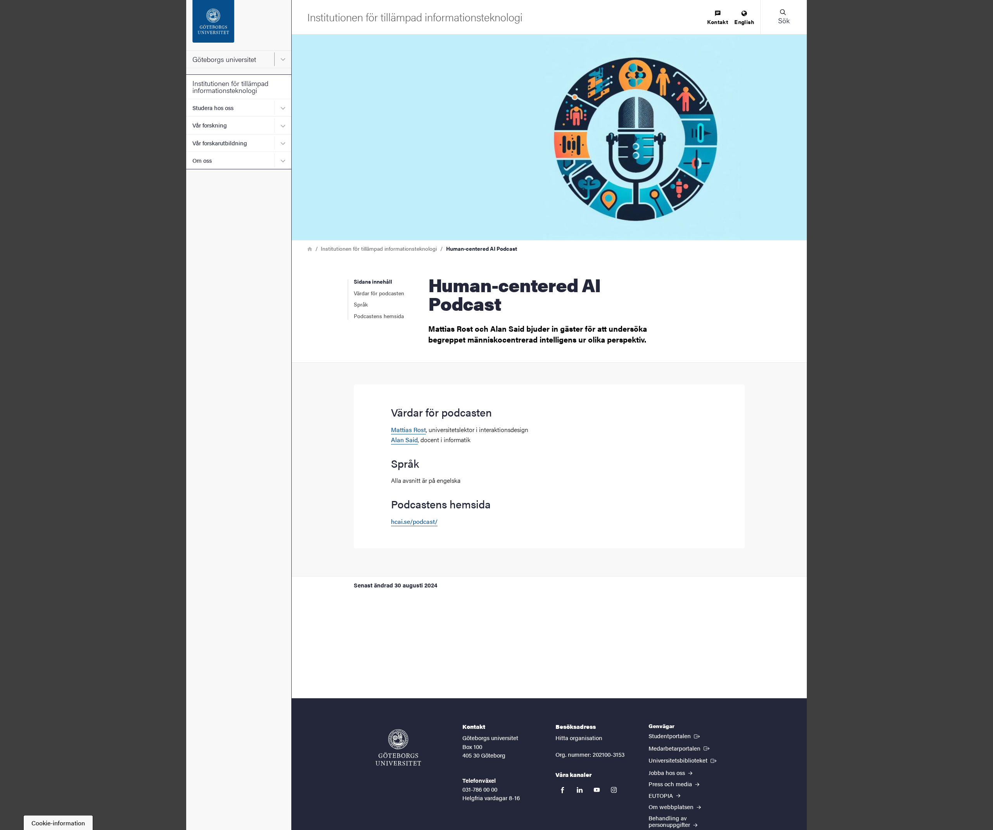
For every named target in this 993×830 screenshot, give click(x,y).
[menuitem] (717, 18)
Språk (361, 304)
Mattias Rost (408, 429)
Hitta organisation (578, 738)
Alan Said (404, 439)
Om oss (202, 160)
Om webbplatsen (672, 806)
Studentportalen (675, 735)
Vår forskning (209, 125)
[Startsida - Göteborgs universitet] (238, 25)
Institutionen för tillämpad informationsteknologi (230, 86)
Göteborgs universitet (224, 59)
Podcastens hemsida (379, 316)
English (744, 22)
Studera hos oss (213, 107)
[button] (783, 17)
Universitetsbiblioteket (683, 760)
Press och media (671, 784)
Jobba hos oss (668, 772)
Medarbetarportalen (680, 748)
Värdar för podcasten (379, 293)
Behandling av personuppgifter (670, 821)
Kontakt (717, 22)
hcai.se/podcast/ (414, 521)
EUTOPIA (662, 795)
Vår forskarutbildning (219, 143)
